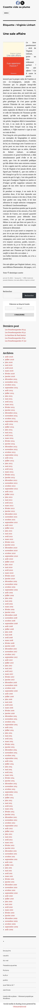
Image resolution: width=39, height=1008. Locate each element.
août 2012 (9, 828)
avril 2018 (9, 638)
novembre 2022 (11, 483)
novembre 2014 (11, 753)
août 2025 (9, 390)
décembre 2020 (11, 548)
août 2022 (9, 492)
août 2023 (9, 458)
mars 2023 (9, 472)
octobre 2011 (10, 857)
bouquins (18, 278)
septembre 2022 (11, 489)
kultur (5, 975)
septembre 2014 (11, 758)
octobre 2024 (10, 419)
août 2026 (9, 357)
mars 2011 (9, 876)
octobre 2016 (10, 688)
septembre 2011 (11, 859)
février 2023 (9, 475)
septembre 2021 (11, 522)
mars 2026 (9, 371)
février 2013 (9, 812)
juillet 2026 (9, 360)
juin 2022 (8, 497)
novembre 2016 (11, 685)
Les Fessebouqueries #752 (15, 332)
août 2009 (9, 930)
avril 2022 (9, 503)
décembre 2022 (11, 480)
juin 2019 (8, 598)
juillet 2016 (9, 697)
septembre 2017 (11, 657)
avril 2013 (8, 806)
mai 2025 (8, 399)
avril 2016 (9, 705)
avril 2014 (9, 772)
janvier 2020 (10, 579)
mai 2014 (8, 770)
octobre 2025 (10, 385)
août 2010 (9, 896)
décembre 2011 (11, 851)
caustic (6, 956)
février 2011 (9, 879)
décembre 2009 (11, 918)
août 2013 (9, 795)
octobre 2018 (10, 621)
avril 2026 (9, 368)
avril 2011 (8, 873)
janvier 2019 (10, 612)
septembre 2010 (11, 893)
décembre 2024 (11, 413)
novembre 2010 (11, 887)
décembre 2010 (11, 885)
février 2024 (10, 441)
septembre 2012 (11, 826)
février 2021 (9, 542)
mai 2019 (8, 601)
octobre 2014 (10, 755)
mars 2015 (9, 741)
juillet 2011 (9, 865)
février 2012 (9, 845)
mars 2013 (9, 809)
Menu (6, 13)
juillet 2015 (9, 730)
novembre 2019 (11, 584)
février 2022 (10, 508)
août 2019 (9, 593)
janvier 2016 (10, 713)
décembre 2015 (11, 716)
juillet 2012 (9, 831)
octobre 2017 (10, 654)
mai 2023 (8, 466)
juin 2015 (8, 733)
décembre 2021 (11, 514)
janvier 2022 (10, 511)
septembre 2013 (11, 792)
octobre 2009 (10, 924)
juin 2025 (8, 396)
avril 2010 (9, 907)
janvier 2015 (10, 747)
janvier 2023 (10, 477)
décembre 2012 (11, 817)
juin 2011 (8, 868)
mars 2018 (9, 640)
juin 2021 (8, 531)
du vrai (5, 960)
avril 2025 (9, 402)
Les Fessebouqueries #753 (15, 330)
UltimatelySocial (19, 1007)
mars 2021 (9, 539)
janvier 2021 (10, 545)
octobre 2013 (10, 789)
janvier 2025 (10, 410)
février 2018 (9, 643)
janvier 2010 (10, 916)
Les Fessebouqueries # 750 (15, 341)
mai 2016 (8, 702)
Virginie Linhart (29, 280)
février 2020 (10, 576)
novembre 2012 (11, 820)
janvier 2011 (9, 882)
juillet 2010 (9, 899)
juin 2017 (8, 666)
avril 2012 (9, 840)
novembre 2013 (11, 786)
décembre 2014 (11, 750)
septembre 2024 (11, 421)
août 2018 (9, 626)
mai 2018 (8, 635)
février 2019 (9, 609)
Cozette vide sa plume (16, 7)
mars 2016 (9, 708)
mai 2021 (8, 534)
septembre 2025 (11, 388)
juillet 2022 (9, 494)
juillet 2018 (9, 629)
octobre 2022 (10, 486)
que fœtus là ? (8, 985)
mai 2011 (8, 871)
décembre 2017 (11, 649)
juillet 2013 (9, 798)
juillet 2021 (9, 528)
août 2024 (9, 424)
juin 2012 (8, 834)
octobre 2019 (10, 587)
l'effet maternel (28, 278)
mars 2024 (9, 438)
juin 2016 (8, 699)
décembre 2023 (11, 447)
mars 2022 (9, 506)
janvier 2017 (9, 680)
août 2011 (8, 862)
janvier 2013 (9, 814)
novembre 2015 (11, 719)
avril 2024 (9, 435)
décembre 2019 (11, 581)
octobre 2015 (10, 722)
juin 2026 (9, 362)
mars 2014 (9, 775)
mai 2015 (8, 736)
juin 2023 (8, 463)
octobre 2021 (10, 520)
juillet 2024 (9, 427)
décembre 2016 (11, 682)
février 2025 (10, 407)
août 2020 (9, 559)
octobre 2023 (10, 452)
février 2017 (9, 677)
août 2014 (9, 761)
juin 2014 (8, 767)
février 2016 (9, 711)
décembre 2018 (11, 615)
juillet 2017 (9, 663)
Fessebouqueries (10, 965)
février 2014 (9, 778)
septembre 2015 (11, 725)
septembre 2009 (11, 927)
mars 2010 (9, 910)
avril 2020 (9, 570)
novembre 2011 (11, 854)
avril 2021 (9, 536)
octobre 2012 (10, 823)
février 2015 (9, 744)
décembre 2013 (11, 784)
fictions (6, 970)
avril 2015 (9, 739)
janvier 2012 (10, 848)
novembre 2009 (11, 921)
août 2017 (9, 660)
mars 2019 (9, 607)
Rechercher (7, 291)
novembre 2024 (11, 416)
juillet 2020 (9, 562)
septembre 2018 (11, 623)
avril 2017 (8, 671)
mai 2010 (8, 904)
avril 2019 (9, 604)
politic (5, 980)
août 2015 (9, 727)
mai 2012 (8, 837)
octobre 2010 (10, 890)
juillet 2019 (9, 595)
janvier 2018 (10, 646)
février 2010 (9, 913)
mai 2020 (8, 567)
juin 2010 (8, 901)
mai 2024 (8, 433)
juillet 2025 (9, 393)
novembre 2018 (11, 618)
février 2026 (10, 374)
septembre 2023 (11, 455)
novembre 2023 (11, 449)
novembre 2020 (11, 550)
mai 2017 (8, 668)
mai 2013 (8, 803)
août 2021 (9, 525)
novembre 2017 (11, 652)
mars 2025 (9, 404)
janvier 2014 (10, 781)
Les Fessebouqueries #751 (15, 338)
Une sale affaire (14, 33)
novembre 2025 (11, 382)
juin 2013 (8, 800)
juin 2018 (8, 632)
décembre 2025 (11, 379)
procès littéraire (8, 280)
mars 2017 (9, 674)
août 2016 (9, 694)
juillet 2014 (9, 764)
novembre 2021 (11, 517)
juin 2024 (8, 430)
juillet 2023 (9, 461)
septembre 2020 (11, 556)
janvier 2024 (10, 444)
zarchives (6, 990)
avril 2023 (9, 469)
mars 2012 (9, 843)
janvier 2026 (10, 376)
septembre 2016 (11, 691)
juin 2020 (8, 565)
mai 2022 (8, 500)
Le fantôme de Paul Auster (15, 335)
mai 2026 (8, 365)
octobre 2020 (10, 553)
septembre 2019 (11, 590)
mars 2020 (9, 573)
